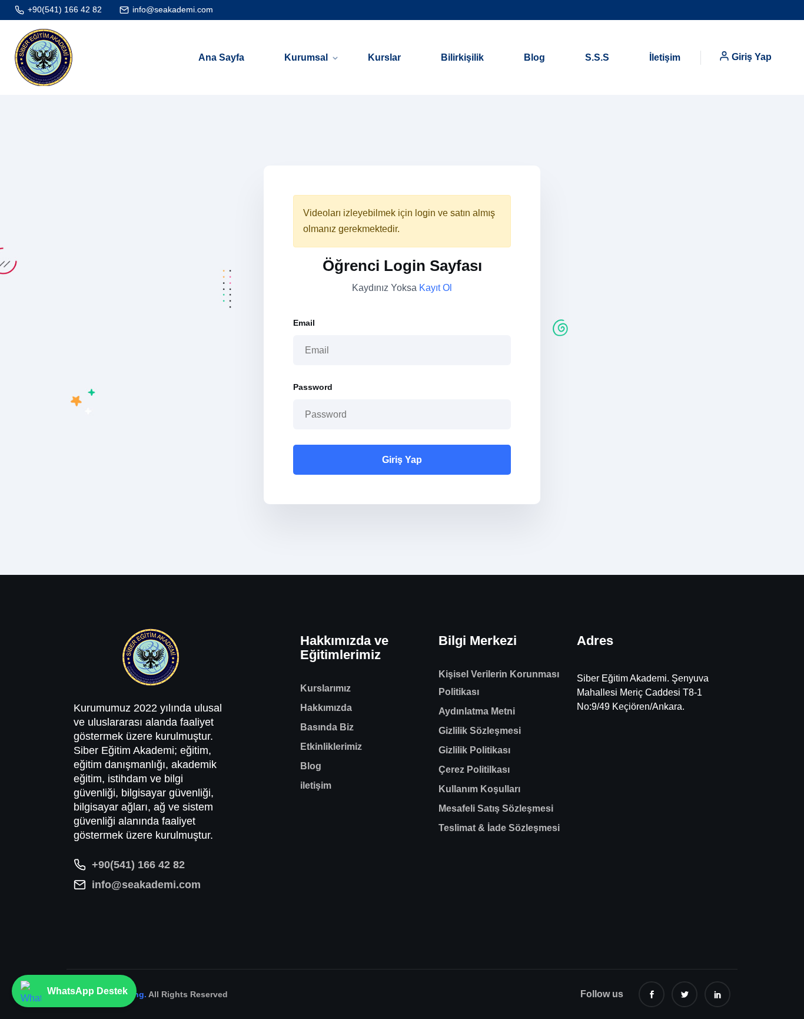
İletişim (664, 57)
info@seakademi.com (172, 9)
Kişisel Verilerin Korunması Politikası (498, 683)
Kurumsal (306, 57)
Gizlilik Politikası (474, 750)
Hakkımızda (326, 708)
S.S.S (597, 57)
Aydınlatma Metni (476, 711)
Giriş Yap (752, 57)
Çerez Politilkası (474, 770)
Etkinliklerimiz (331, 747)
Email (304, 322)
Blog (534, 57)
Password (313, 387)
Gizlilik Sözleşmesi (479, 731)
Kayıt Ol (435, 288)
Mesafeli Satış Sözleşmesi (495, 808)
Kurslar (384, 57)
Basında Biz (327, 727)
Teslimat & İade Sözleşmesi (499, 828)
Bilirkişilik (462, 57)
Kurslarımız (325, 688)
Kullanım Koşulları (479, 789)
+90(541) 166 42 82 (65, 9)
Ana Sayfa (221, 57)
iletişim (315, 785)
